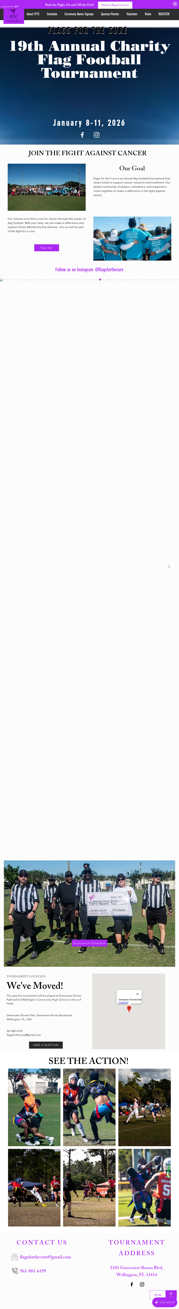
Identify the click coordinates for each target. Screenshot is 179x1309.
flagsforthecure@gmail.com (24, 1035)
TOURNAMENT (13, 21)
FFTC (14, 16)
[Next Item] (169, 566)
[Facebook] (82, 135)
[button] (34, 1107)
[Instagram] (96, 135)
